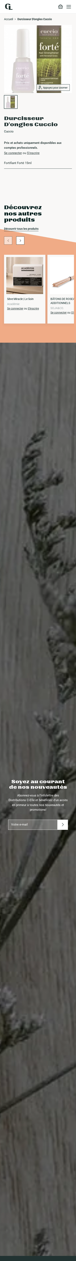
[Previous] (8, 240)
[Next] (20, 240)
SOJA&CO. (57, 308)
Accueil (8, 19)
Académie (13, 304)
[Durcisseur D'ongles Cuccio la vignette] (10, 101)
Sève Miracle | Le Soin (20, 299)
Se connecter (13, 153)
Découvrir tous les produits (21, 228)
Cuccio (9, 131)
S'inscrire (33, 153)
